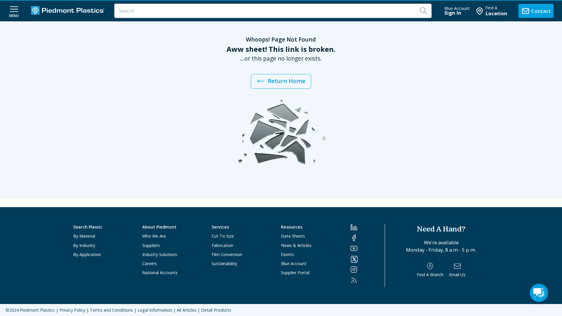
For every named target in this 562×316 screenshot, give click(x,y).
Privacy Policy (72, 310)
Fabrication (222, 245)
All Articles (186, 310)
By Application (87, 254)
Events (287, 254)
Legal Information (155, 310)
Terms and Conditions (111, 310)
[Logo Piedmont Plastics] (68, 11)
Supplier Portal (295, 272)
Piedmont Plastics (37, 310)
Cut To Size (223, 236)
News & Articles (296, 245)
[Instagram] (367, 269)
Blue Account (293, 263)
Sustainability (224, 263)
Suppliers (151, 245)
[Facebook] (367, 237)
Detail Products (216, 310)
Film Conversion (227, 254)
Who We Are (154, 236)
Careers (149, 263)
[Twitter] (367, 259)
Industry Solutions (159, 254)
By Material (84, 236)
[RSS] (367, 280)
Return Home (286, 81)
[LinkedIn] (367, 227)
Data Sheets (293, 236)
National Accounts (160, 272)
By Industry (84, 245)
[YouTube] (367, 248)
